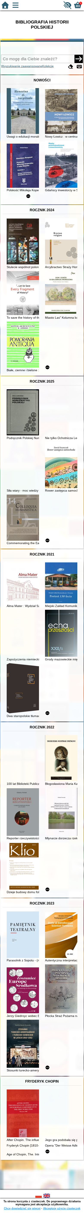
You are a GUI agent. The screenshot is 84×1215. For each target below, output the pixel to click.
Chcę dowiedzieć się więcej (22, 1208)
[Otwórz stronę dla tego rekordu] (24, 111)
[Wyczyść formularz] (70, 66)
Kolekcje (48, 66)
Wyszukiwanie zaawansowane (21, 66)
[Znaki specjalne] (79, 66)
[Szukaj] (79, 59)
